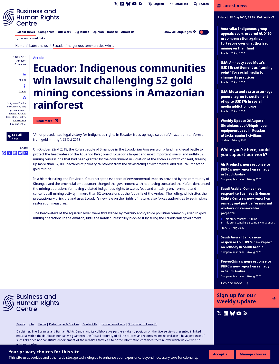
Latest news (26, 32)
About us (127, 32)
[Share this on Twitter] (9, 153)
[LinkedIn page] (122, 4)
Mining (22, 79)
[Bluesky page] (128, 4)
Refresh (263, 17)
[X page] (116, 4)
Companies (46, 32)
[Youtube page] (134, 4)
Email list (181, 4)
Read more (44, 121)
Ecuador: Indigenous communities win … (83, 45)
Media (42, 324)
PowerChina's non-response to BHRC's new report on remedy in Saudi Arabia (246, 266)
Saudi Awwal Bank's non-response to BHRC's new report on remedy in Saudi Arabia (246, 242)
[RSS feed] (140, 4)
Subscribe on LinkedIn (142, 324)
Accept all (221, 354)
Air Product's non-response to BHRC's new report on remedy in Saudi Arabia (245, 169)
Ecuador (22, 91)
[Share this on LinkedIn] (15, 153)
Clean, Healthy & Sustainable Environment (18, 120)
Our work (64, 32)
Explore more (231, 283)
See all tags (17, 136)
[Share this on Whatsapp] (4, 153)
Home (19, 45)
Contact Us (90, 324)
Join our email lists (31, 38)
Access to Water (13, 106)
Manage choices (253, 354)
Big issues (82, 32)
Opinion (98, 32)
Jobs (31, 324)
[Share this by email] (25, 153)
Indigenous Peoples (16, 103)
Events (20, 324)
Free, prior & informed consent (17, 110)
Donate (112, 32)
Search (203, 4)
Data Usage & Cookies (64, 324)
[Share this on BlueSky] (20, 153)
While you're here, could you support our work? (245, 152)
